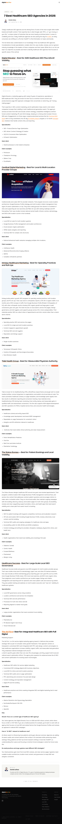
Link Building (45, 804)
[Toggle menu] (59, 2)
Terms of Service (39, 816)
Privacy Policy (29, 816)
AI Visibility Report (33, 118)
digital (6, 2)
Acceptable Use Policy (52, 816)
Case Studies (57, 797)
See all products (45, 809)
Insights (56, 799)
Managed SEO (45, 799)
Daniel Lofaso (12, 20)
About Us (56, 795)
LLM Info (28, 819)
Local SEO (44, 802)
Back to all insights (31, 781)
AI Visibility (44, 795)
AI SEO (49, 36)
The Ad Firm (7, 632)
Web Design (45, 797)
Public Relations (45, 806)
